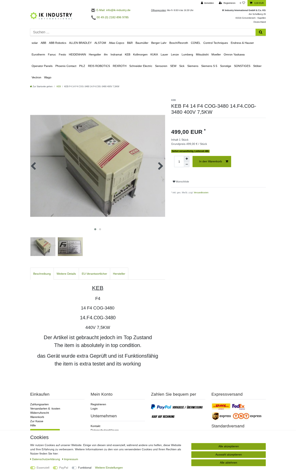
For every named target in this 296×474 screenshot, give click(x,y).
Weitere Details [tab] (66, 273)
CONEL (196, 42)
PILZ (82, 66)
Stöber (257, 66)
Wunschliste (182, 181)
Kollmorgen (140, 54)
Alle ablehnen (228, 462)
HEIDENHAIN (77, 54)
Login (94, 408)
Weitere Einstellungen (109, 467)
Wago (47, 77)
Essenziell (43, 467)
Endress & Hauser (242, 42)
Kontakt (95, 426)
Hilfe (33, 425)
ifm (106, 54)
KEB (127, 54)
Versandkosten (201, 192)
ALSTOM (100, 42)
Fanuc (52, 54)
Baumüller (142, 42)
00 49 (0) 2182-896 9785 (112, 17)
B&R (130, 42)
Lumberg (187, 54)
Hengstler (95, 54)
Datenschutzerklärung (105, 430)
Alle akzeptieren (228, 446)
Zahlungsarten (39, 404)
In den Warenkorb (210, 161)
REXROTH (119, 66)
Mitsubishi (202, 54)
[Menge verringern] (186, 164)
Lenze (175, 54)
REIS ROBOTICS (99, 66)
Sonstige (225, 66)
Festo (62, 54)
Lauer (164, 54)
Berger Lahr (159, 42)
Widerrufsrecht (39, 412)
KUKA (154, 54)
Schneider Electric (140, 66)
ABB (43, 42)
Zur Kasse (36, 421)
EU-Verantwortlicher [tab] (94, 273)
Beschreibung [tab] (42, 273)
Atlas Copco (116, 42)
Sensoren (161, 66)
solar (35, 42)
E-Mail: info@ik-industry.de (113, 10)
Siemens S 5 (209, 66)
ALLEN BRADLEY (80, 42)
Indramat (116, 54)
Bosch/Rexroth (178, 42)
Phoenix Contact (65, 66)
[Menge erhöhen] (186, 159)
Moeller (216, 54)
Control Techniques (215, 42)
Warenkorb (37, 417)
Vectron (36, 77)
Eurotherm (38, 54)
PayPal (63, 467)
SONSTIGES (242, 66)
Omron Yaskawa (234, 54)
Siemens (192, 66)
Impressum (71, 459)
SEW (173, 66)
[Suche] (261, 32)
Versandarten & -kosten (45, 408)
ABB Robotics (57, 42)
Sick (181, 66)
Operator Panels (42, 66)
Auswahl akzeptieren (228, 454)
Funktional (84, 467)
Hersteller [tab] (119, 273)
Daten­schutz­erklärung (46, 459)
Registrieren (98, 404)
